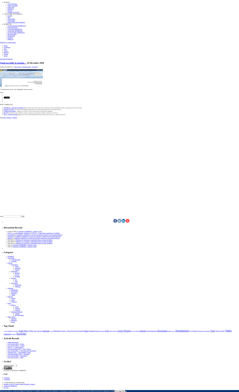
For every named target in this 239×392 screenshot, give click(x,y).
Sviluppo (17, 276)
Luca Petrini (11, 235)
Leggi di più (121, 391)
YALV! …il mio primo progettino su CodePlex (46, 233)
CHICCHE (10, 7)
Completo (7, 378)
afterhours (10, 331)
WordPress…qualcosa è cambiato (13, 108)
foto (75, 331)
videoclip (7, 334)
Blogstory (14, 320)
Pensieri (127, 331)
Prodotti (17, 273)
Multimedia (14, 290)
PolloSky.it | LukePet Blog (8, 42)
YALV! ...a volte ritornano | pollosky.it (18, 233)
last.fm (97, 331)
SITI (8, 17)
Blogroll (6, 52)
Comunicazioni (26, 67)
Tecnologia (14, 283)
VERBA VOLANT (13, 12)
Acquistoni (10, 256)
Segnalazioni (182, 330)
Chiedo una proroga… (10, 111)
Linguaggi (102, 331)
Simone (9, 238)
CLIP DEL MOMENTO (14, 29)
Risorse (6, 54)
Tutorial (17, 270)
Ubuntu (217, 331)
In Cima (6, 387)
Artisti (17, 307)
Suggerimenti (207, 331)
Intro (5, 49)
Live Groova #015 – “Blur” (15, 357)
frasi (86, 331)
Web (16, 281)
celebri (30, 331)
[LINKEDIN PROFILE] (123, 222)
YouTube (21, 333)
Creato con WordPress (10, 386)
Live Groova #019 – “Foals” (15, 344)
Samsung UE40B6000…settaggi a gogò (30, 231)
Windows (14, 302)
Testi (212, 331)
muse (110, 331)
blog (4, 117)
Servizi (17, 275)
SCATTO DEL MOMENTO (16, 32)
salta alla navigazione (6, 59)
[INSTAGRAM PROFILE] (119, 222)
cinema (39, 331)
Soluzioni (18, 268)
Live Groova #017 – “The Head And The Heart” (21, 351)
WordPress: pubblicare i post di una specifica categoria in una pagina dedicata (39, 235)
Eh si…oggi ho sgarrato (11, 114)
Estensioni (57, 331)
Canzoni (17, 308)
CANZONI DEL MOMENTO (16, 26)
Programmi (162, 331)
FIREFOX (10, 9)
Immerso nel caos (9, 109)
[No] (126, 391)
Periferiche (18, 285)
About (5, 56)
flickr (72, 331)
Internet (13, 278)
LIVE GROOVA (12, 27)
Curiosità (14, 261)
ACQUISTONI (12, 4)
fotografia (80, 331)
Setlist (190, 331)
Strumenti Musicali (16, 312)
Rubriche (14, 293)
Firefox (13, 298)
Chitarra (17, 313)
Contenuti (10, 288)
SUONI (9, 11)
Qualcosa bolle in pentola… (13, 63)
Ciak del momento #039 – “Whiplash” (18, 354)
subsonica (201, 331)
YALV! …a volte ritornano (15, 347)
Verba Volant (11, 317)
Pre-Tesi (6, 113)
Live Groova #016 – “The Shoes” (17, 356)
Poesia (13, 322)
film (69, 331)
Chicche (9, 263)
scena (169, 331)
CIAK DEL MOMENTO (15, 31)
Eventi (63, 331)
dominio (9, 117)
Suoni (9, 303)
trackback (35, 67)
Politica (137, 331)
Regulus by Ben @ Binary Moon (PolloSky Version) (19, 384)
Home (5, 45)
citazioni (45, 331)
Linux (13, 300)
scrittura (173, 331)
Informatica (14, 271)
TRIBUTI (10, 39)
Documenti (14, 265)
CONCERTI (11, 21)
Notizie (120, 331)
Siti (16, 280)
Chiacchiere (17, 67)
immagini (91, 331)
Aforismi (13, 318)
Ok (116, 391)
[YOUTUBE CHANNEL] (127, 222)
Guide (17, 266)
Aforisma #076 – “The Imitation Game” (19, 352)
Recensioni (14, 291)
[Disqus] (119, 142)
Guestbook (7, 47)
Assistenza (16, 331)
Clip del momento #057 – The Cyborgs (19, 349)
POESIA (10, 37)
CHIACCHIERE (12, 5)
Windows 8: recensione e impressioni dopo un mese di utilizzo (34, 240)
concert (51, 331)
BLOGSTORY (12, 34)
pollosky (14, 117)
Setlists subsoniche (12, 342)
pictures (133, 331)
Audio (21, 331)
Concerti (17, 310)
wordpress (13, 334)
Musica (13, 305)
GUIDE (9, 16)
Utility (223, 331)
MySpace (114, 331)
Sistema (195, 331)
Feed (66, 331)
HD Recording (19, 315)
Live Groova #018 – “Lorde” (16, 346)
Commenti (7, 379)
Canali (6, 51)
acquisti (5, 331)
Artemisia (10, 236)
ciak (35, 331)
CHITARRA (11, 19)
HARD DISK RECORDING (16, 22)
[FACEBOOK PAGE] (115, 222)
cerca (1, 216)
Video (228, 330)
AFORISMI (11, 36)
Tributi (13, 295)
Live (107, 331)
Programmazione (152, 331)
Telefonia (17, 286)
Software (10, 297)
